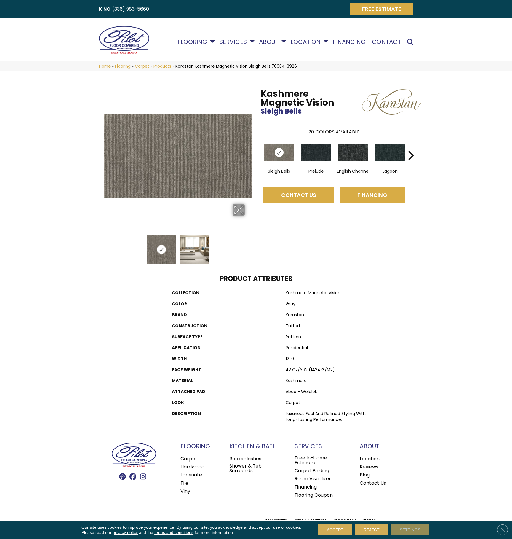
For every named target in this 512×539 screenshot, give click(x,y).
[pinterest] (122, 477)
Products (162, 66)
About (269, 42)
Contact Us (298, 195)
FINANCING (372, 195)
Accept (335, 529)
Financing (349, 42)
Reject (372, 529)
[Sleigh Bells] (279, 153)
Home (105, 66)
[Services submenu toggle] (252, 41)
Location (306, 42)
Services (233, 42)
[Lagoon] (390, 153)
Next (249, 246)
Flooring (192, 42)
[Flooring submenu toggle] (212, 41)
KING (105, 9)
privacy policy (125, 532)
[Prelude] (316, 153)
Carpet (142, 66)
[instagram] (143, 477)
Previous (107, 246)
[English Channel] (353, 153)
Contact (386, 42)
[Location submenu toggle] (326, 41)
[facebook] (133, 477)
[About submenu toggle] (283, 41)
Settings (410, 529)
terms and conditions (173, 532)
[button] (411, 42)
